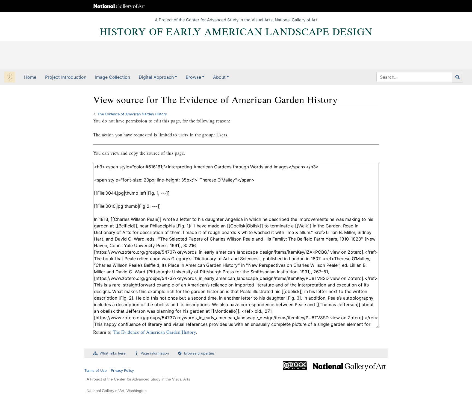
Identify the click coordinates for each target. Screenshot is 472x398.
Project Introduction (65, 77)
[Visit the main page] (9, 77)
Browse (193, 77)
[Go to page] (457, 77)
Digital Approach (156, 77)
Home (30, 77)
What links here (112, 353)
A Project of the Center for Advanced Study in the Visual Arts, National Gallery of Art (236, 19)
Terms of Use (95, 370)
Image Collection (112, 77)
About (219, 77)
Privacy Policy (122, 370)
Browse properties (199, 353)
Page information (155, 353)
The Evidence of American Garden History (132, 114)
